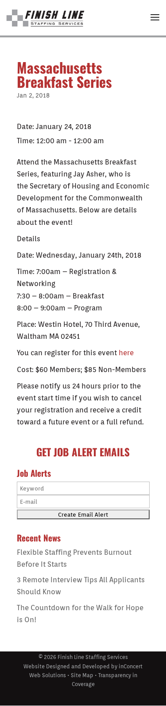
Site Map (82, 675)
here (126, 353)
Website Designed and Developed (66, 666)
